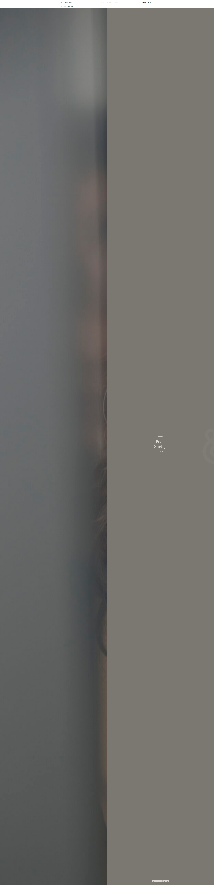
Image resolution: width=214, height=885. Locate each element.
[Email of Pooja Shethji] (164, 881)
